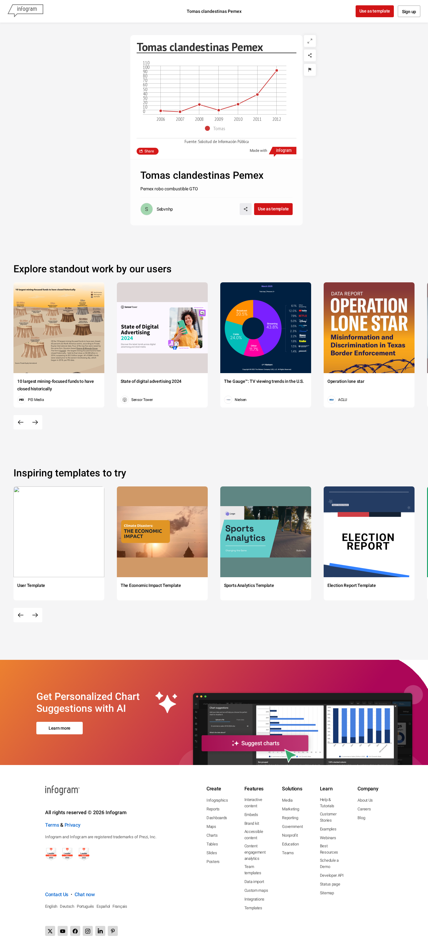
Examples (328, 829)
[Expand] (310, 41)
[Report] (310, 70)
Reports (213, 809)
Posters (213, 861)
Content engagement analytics (255, 852)
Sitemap (327, 893)
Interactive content (253, 802)
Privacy (73, 825)
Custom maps (256, 890)
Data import (254, 881)
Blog (361, 817)
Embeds (251, 814)
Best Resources (329, 849)
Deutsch (67, 906)
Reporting (290, 817)
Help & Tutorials (327, 802)
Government (292, 826)
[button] (216, 128)
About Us (365, 800)
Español (103, 906)
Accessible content (253, 834)
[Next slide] (35, 422)
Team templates (252, 869)
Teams (288, 852)
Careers (364, 809)
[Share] (310, 55)
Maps (211, 826)
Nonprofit (290, 835)
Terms (52, 825)
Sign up (409, 11)
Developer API (332, 875)
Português (85, 906)
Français (119, 906)
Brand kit (251, 823)
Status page (330, 884)
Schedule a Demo (329, 863)
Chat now (85, 894)
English (51, 906)
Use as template (374, 10)
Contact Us (56, 894)
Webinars (328, 837)
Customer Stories (328, 817)
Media (287, 800)
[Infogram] (25, 11)
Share (149, 151)
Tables (212, 844)
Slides (211, 852)
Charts (211, 835)
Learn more (59, 728)
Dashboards (216, 817)
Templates (253, 908)
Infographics (217, 800)
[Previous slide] (21, 422)
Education (290, 844)
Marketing (290, 809)
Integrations (254, 899)
